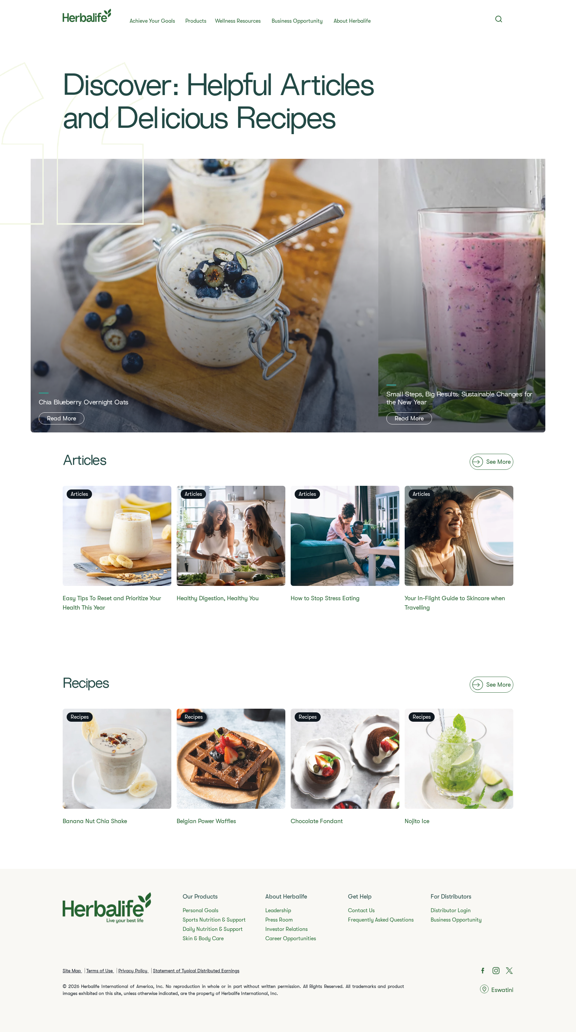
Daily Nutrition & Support (213, 929)
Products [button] (195, 21)
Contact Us (361, 911)
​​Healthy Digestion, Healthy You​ (218, 598)
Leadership (278, 911)
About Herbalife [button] (352, 21)
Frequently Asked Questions (381, 920)
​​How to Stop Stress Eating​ (325, 598)
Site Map (72, 970)
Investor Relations (286, 929)
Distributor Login (451, 911)
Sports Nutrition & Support (214, 920)
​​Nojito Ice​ (417, 821)
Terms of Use (100, 970)
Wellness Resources (238, 21)
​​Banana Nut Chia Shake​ (95, 821)
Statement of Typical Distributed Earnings (196, 970)
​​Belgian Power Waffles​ (206, 821)
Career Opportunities (290, 939)
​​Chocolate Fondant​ (317, 821)
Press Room (279, 920)
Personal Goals (200, 911)
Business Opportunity (297, 21)
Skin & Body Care (203, 939)
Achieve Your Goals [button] (152, 21)
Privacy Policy (133, 970)
